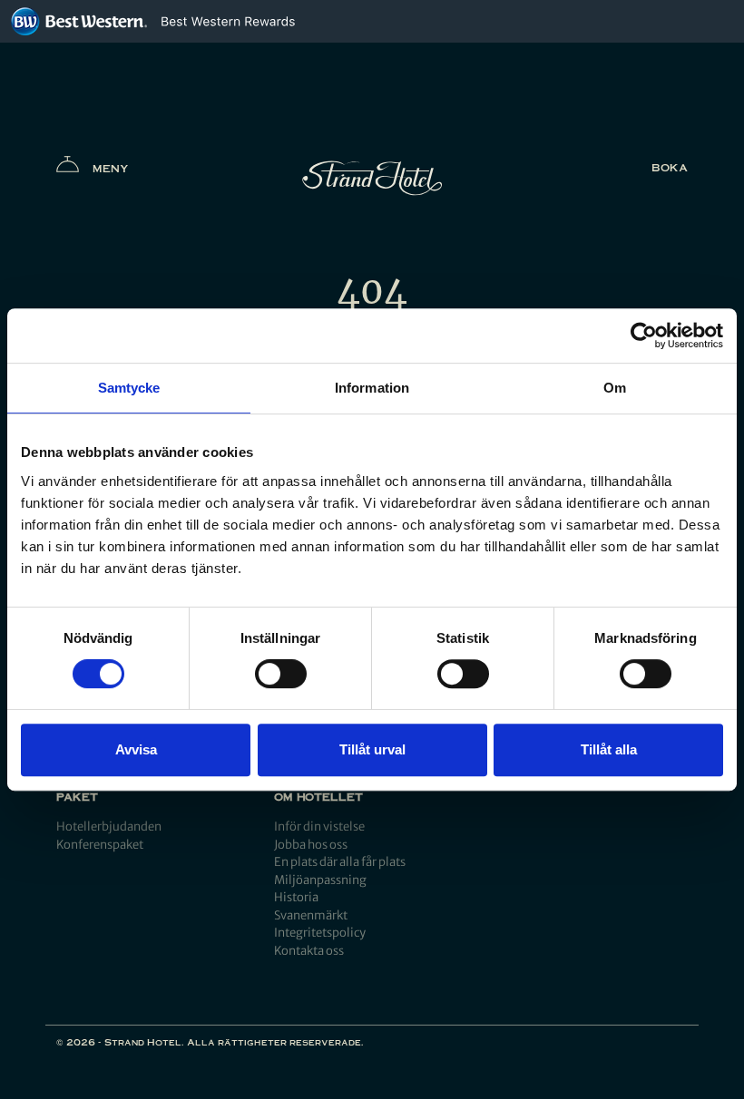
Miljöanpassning (320, 880)
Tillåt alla (609, 749)
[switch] (281, 673)
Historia (296, 897)
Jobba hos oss (311, 844)
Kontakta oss (309, 950)
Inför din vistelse (319, 826)
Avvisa (136, 749)
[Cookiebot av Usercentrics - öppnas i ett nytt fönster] (643, 335)
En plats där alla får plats (340, 862)
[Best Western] (79, 21)
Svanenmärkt (311, 915)
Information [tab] (372, 387)
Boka (669, 167)
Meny (111, 168)
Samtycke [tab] (129, 387)
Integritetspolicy (320, 932)
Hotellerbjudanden (109, 826)
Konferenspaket (99, 844)
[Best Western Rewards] (228, 21)
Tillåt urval (372, 749)
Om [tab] (614, 387)
